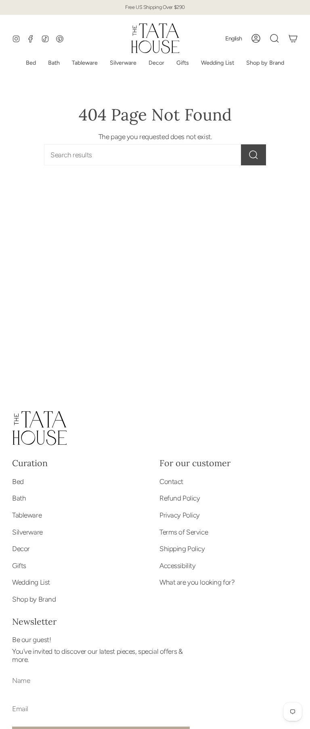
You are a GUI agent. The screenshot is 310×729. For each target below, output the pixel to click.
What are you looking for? (197, 582)
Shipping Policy (182, 549)
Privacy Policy (179, 515)
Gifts (19, 566)
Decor (21, 549)
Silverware (27, 532)
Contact (171, 482)
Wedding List (31, 582)
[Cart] (293, 38)
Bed (18, 482)
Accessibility (177, 566)
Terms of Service (183, 532)
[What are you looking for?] (253, 154)
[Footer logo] (39, 428)
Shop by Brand (34, 599)
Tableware (27, 515)
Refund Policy (179, 498)
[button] (217, 62)
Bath (19, 498)
